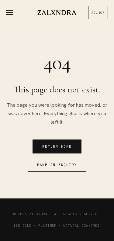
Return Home (56, 146)
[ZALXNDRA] (57, 12)
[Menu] (12, 12)
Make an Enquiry (57, 165)
